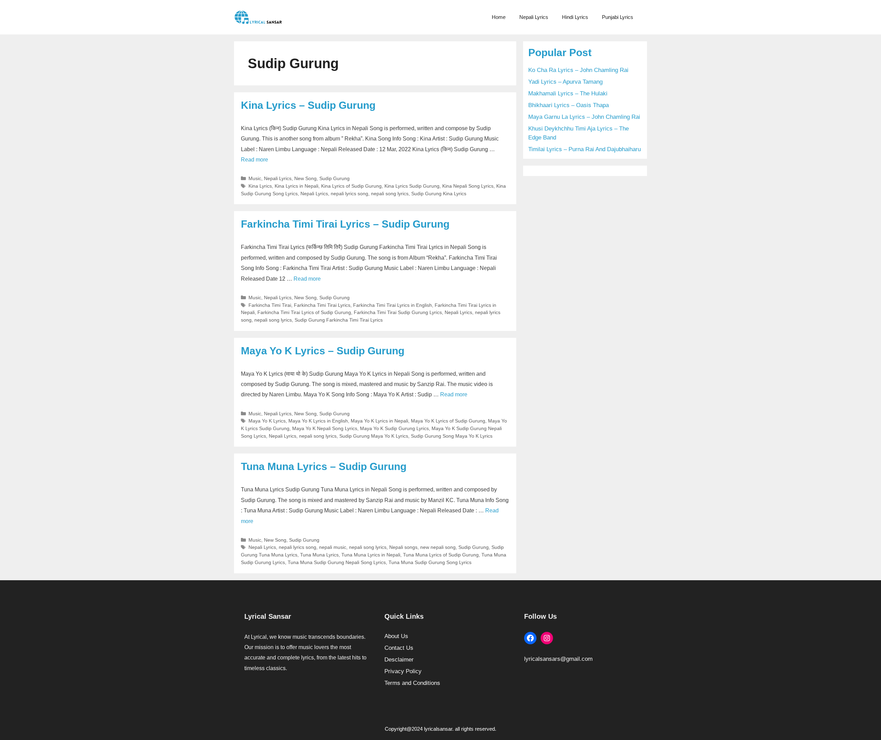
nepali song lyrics (389, 193)
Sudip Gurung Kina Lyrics (438, 193)
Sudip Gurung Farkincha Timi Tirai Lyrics (339, 320)
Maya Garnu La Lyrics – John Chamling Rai (584, 117)
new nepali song (438, 547)
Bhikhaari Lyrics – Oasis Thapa (568, 105)
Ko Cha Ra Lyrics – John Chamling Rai (578, 70)
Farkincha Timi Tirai (269, 305)
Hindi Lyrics (575, 17)
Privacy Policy (403, 671)
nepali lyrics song (349, 193)
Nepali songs (403, 547)
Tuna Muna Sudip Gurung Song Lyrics (430, 562)
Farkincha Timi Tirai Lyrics (322, 305)
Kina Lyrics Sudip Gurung (411, 186)
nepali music (332, 547)
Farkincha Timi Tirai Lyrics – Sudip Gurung (345, 224)
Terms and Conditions (412, 683)
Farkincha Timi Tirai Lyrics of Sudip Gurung (304, 312)
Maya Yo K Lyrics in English (318, 421)
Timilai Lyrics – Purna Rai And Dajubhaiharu (584, 149)
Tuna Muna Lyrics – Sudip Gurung (323, 466)
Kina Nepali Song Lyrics (467, 186)
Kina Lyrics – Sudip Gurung (308, 105)
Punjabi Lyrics (617, 17)
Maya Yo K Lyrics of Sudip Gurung (448, 421)
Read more (254, 160)
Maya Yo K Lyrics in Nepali (379, 421)
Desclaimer (399, 659)
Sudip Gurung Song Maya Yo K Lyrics (451, 436)
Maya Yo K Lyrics (267, 421)
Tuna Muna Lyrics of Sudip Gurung (441, 554)
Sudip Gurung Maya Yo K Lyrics (373, 436)
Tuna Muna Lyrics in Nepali (370, 554)
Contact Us (398, 648)
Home (499, 17)
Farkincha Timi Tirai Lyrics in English (392, 305)
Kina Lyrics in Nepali (296, 186)
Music (254, 178)
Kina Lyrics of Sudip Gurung (351, 186)
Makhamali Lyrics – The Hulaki (567, 93)
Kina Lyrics (260, 186)
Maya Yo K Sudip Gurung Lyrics (394, 428)
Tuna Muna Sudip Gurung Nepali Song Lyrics (337, 562)
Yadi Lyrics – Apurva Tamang (565, 82)
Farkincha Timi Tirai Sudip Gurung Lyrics (398, 312)
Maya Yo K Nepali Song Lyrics (324, 428)
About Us (396, 636)
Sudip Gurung (334, 178)
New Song (305, 178)
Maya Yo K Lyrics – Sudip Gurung (322, 350)
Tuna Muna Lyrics (319, 554)
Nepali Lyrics (533, 17)
